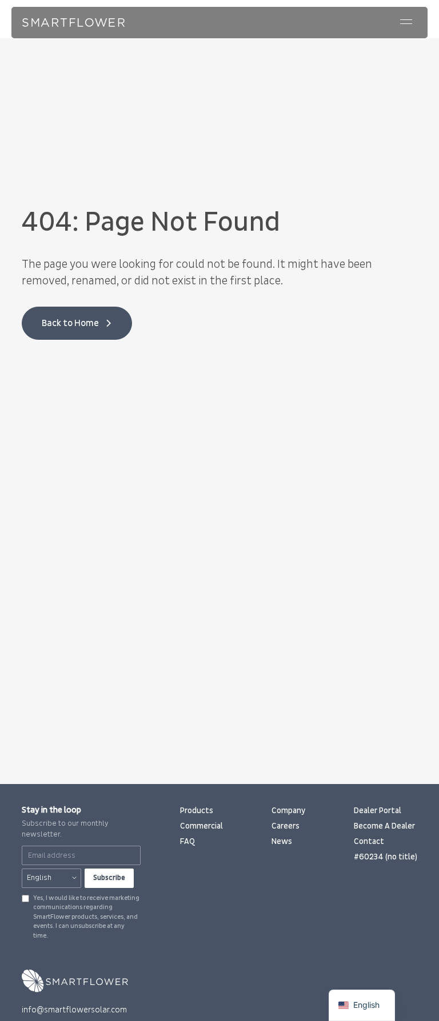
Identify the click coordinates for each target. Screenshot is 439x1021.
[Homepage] (73, 22)
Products (196, 810)
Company (288, 810)
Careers (286, 826)
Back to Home (70, 323)
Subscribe (109, 877)
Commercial (201, 826)
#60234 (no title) (385, 857)
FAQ (187, 841)
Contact (369, 841)
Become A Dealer (384, 826)
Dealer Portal (377, 810)
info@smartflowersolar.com (74, 1010)
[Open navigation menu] (406, 21)
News (282, 841)
